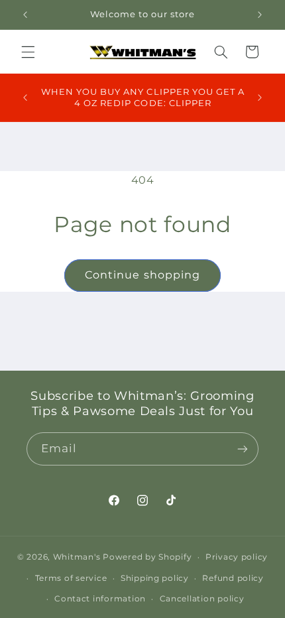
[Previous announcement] (25, 14)
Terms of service (71, 578)
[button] (28, 51)
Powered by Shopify (147, 557)
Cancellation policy (202, 598)
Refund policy (233, 578)
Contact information (100, 598)
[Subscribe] (242, 448)
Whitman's (77, 557)
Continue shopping (142, 275)
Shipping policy (155, 578)
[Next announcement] (259, 14)
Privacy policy (236, 557)
